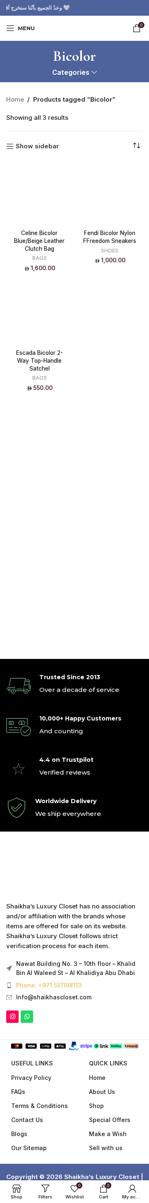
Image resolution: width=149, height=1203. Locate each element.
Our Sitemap (29, 1147)
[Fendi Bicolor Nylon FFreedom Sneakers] (110, 193)
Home (15, 99)
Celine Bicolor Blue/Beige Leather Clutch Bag (39, 241)
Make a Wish (108, 1133)
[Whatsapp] (27, 1016)
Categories (70, 72)
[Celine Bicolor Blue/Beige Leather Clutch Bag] (39, 193)
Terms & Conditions (39, 1105)
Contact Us (27, 1119)
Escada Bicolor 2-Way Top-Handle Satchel (39, 360)
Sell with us (106, 1147)
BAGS (39, 258)
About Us (102, 1091)
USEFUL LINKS (32, 1063)
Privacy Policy (31, 1077)
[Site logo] (74, 27)
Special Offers (109, 1119)
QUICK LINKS (108, 1063)
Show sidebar (37, 146)
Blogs (19, 1133)
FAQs (18, 1091)
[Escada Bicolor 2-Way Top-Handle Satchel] (39, 313)
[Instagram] (12, 1016)
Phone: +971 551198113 (49, 985)
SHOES (109, 250)
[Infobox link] (74, 685)
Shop (96, 1105)
